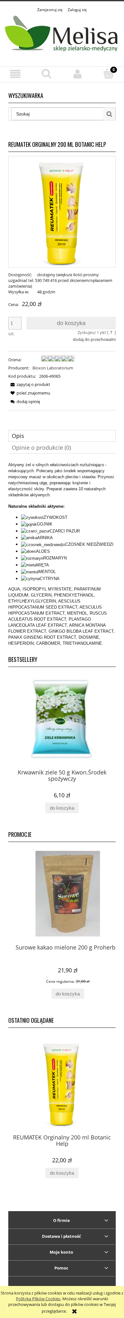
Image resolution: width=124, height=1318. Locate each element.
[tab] (62, 436)
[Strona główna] (62, 36)
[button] (15, 74)
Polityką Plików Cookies (38, 1299)
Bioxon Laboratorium (52, 368)
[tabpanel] (62, 554)
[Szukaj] (109, 114)
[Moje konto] (77, 74)
